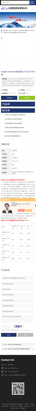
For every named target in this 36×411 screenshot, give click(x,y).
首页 (10, 30)
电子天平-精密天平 (24, 30)
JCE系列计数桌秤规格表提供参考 (14, 127)
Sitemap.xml (27, 406)
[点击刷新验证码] (18, 326)
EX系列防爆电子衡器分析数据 (13, 123)
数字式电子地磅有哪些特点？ (13, 136)
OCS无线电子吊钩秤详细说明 (13, 119)
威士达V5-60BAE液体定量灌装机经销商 (18, 349)
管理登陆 (22, 408)
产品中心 (15, 30)
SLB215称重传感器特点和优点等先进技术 (17, 131)
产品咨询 (9, 98)
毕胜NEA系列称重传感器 (14, 344)
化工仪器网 (20, 406)
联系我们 (27, 98)
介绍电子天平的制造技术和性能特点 (15, 115)
